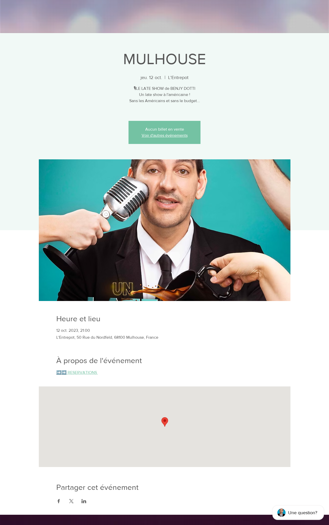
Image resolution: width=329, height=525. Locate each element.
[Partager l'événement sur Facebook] (58, 501)
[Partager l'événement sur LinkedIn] (83, 501)
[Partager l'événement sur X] (71, 501)
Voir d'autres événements (165, 135)
